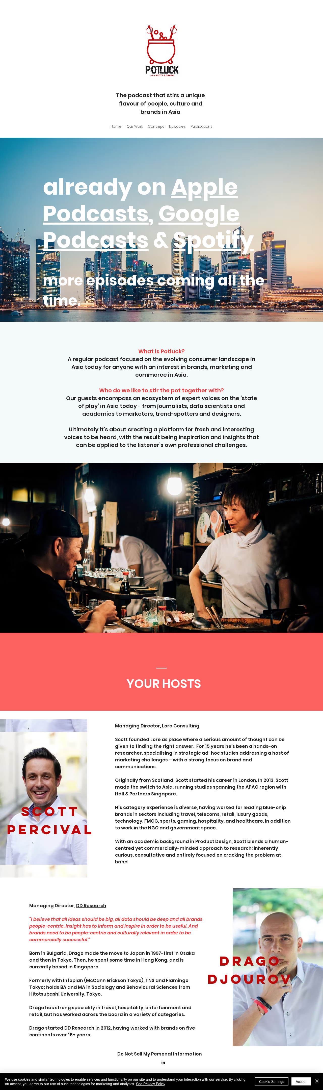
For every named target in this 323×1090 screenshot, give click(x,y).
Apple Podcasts (140, 200)
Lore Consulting (180, 726)
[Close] (317, 1081)
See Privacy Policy (150, 1083)
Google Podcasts (141, 227)
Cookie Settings (271, 1081)
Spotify (213, 240)
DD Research (91, 905)
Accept (301, 1081)
